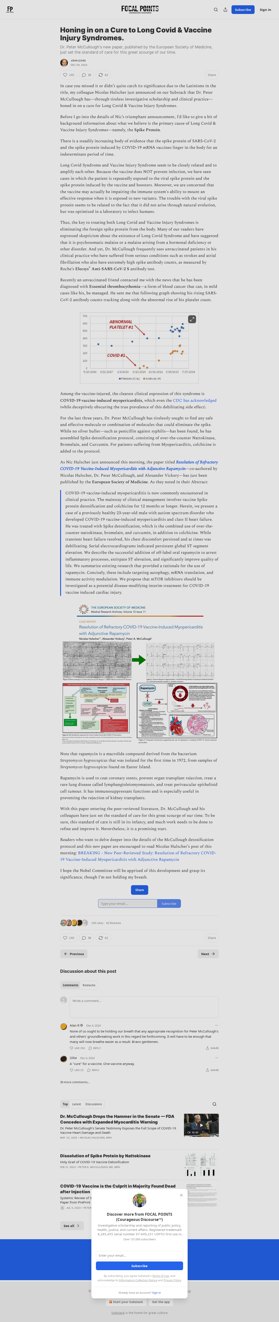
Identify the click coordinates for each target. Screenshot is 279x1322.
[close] (181, 1195)
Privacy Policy (172, 1280)
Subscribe (139, 1266)
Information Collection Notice (138, 1280)
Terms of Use (160, 1276)
